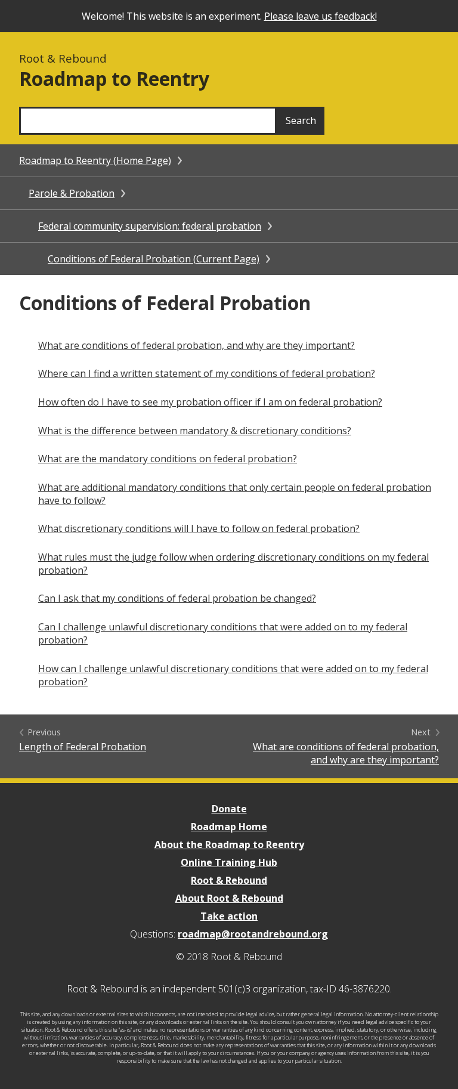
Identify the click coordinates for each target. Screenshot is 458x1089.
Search (301, 120)
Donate (229, 808)
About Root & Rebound (229, 898)
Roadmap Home (229, 826)
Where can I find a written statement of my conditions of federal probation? (206, 373)
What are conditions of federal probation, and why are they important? (196, 345)
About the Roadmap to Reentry (229, 844)
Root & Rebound (229, 880)
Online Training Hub (229, 862)
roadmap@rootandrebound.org (253, 933)
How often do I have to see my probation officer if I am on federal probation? (210, 402)
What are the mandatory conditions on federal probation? (167, 458)
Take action (229, 916)
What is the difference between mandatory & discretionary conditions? (194, 430)
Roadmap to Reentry (114, 78)
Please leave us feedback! (320, 16)
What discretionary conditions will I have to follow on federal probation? (199, 528)
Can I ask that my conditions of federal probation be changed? (177, 598)
